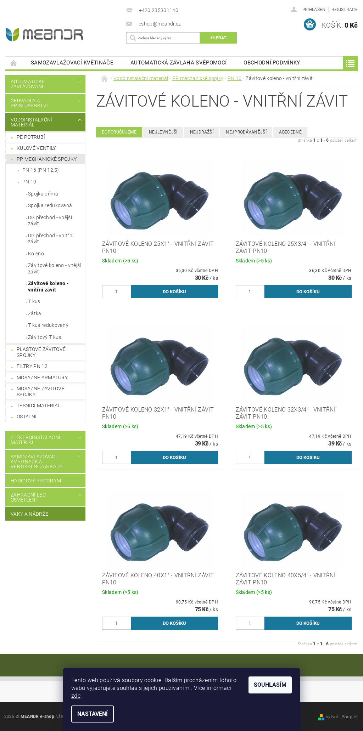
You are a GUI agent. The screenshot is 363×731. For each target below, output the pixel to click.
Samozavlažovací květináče (72, 63)
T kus (34, 301)
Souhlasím (270, 684)
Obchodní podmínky (272, 63)
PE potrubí (31, 137)
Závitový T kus (44, 337)
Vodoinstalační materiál (31, 122)
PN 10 (29, 182)
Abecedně (290, 132)
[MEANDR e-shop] (61, 34)
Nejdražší (201, 132)
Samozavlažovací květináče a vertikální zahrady (37, 461)
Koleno (36, 253)
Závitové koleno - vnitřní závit (48, 286)
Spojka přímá (43, 194)
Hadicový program (36, 480)
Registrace (344, 9)
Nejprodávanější (246, 132)
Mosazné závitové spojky (41, 392)
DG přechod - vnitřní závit (50, 239)
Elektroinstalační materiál (35, 440)
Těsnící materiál (39, 405)
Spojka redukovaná (50, 205)
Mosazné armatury (42, 377)
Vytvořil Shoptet (342, 716)
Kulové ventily (36, 148)
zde (75, 695)
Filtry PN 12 (32, 366)
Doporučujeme (119, 132)
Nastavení (92, 713)
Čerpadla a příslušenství (29, 103)
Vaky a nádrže (29, 514)
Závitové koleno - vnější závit (54, 268)
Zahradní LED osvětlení (28, 497)
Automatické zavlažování (28, 84)
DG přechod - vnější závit (50, 221)
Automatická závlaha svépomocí (178, 63)
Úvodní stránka (13, 63)
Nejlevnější (163, 132)
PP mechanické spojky (47, 159)
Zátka (34, 313)
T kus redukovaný (48, 325)
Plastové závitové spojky (41, 352)
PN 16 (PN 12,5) (40, 170)
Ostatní (27, 416)
